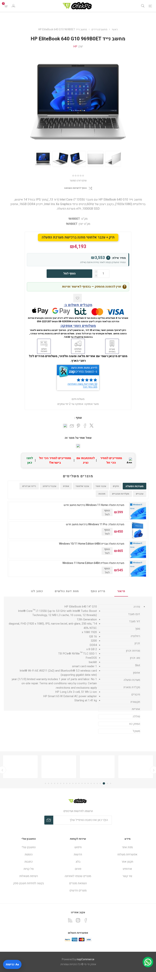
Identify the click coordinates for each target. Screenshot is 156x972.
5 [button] (97, 783)
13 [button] (72, 783)
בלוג (78, 862)
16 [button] (63, 783)
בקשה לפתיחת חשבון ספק (28, 883)
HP (75, 46)
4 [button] (100, 783)
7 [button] (91, 783)
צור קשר (127, 876)
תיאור (121, 591)
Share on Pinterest (78, 426)
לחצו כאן (30, 460)
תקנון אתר (127, 862)
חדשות (78, 854)
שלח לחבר (72, 426)
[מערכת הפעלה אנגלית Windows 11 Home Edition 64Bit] (137, 568)
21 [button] (48, 783)
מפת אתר (127, 847)
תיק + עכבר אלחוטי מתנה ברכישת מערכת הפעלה (78, 237)
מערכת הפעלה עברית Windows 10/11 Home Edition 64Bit (91, 544)
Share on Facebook (85, 426)
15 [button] (66, 783)
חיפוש (78, 847)
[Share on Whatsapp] (65, 426)
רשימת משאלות (28, 876)
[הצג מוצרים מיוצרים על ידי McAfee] (97, 766)
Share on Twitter (91, 425)
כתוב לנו (37, 591)
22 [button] (45, 783)
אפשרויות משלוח (127, 854)
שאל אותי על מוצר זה (78, 438)
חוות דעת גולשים (67, 591)
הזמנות (29, 854)
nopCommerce (85, 959)
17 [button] (60, 783)
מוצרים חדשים (78, 890)
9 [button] (85, 783)
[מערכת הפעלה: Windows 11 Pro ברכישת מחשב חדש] (137, 530)
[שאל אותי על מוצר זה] (78, 446)
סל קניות (29, 869)
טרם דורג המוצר (78, 181)
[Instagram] (78, 920)
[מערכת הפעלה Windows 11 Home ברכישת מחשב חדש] (137, 510)
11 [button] (79, 783)
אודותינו (127, 869)
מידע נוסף (98, 591)
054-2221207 (44, 321)
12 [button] (75, 783)
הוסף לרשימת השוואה (75, 188)
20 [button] (51, 783)
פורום (78, 869)
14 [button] (69, 783)
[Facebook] (86, 920)
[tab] (121, 591)
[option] (43, 159)
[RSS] (70, 920)
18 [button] (57, 783)
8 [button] (88, 783)
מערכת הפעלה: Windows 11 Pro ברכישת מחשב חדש (95, 524)
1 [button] (110, 783)
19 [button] (54, 783)
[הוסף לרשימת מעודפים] (77, 298)
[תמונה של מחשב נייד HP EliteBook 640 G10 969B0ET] (43, 159)
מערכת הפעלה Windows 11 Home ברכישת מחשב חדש (94, 505)
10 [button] (82, 783)
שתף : (78, 418)
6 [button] (94, 783)
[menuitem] (127, 847)
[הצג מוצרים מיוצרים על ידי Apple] (135, 766)
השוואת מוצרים (78, 883)
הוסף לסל (69, 273)
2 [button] (107, 783)
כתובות (29, 862)
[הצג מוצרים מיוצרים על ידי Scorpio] (58, 766)
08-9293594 (64, 321)
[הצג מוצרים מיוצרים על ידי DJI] (20, 766)
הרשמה (48, 820)
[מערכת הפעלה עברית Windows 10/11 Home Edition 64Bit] (137, 549)
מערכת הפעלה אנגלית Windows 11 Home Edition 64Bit (93, 563)
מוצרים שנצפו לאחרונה (78, 876)
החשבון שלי (29, 847)
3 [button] (104, 783)
